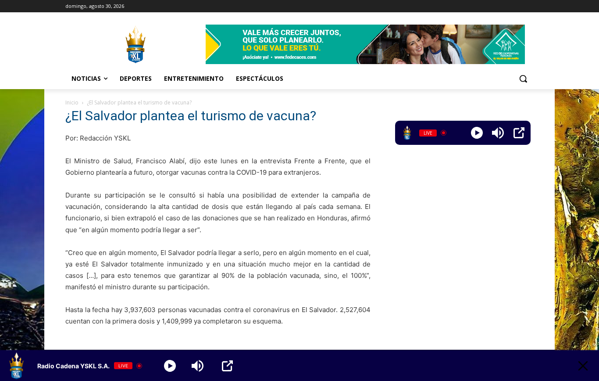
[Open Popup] (519, 133)
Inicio (71, 102)
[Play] (477, 133)
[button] (523, 78)
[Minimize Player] (583, 366)
